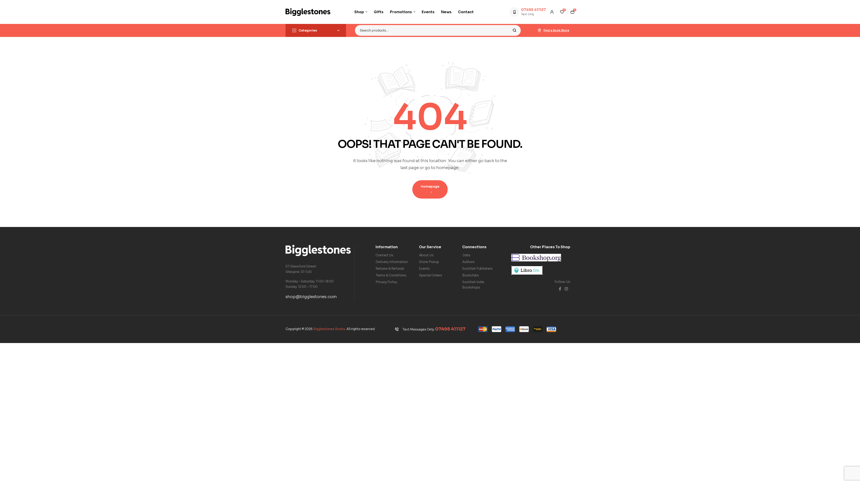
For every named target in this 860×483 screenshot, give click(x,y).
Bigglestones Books (329, 329)
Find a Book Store (556, 30)
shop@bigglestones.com (311, 296)
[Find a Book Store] (539, 30)
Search (514, 30)
